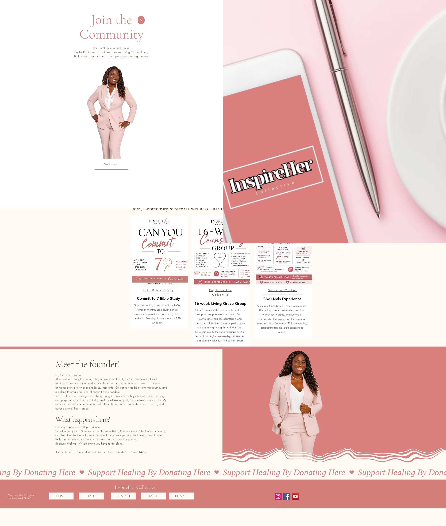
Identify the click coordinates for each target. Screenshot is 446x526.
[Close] (141, 20)
